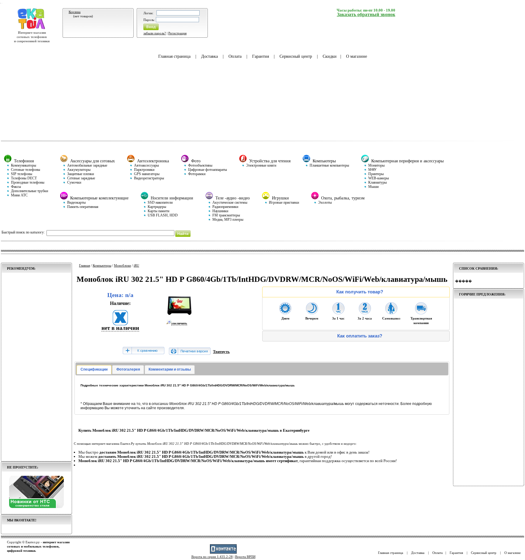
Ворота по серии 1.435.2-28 (212, 556)
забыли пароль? (154, 33)
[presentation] (94, 369)
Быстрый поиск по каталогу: (23, 232)
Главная (84, 265)
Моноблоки (122, 265)
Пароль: (149, 20)
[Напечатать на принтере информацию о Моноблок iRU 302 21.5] (190, 353)
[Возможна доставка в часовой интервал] (338, 312)
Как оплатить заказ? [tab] (359, 336)
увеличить (179, 323)
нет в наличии (120, 328)
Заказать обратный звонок (366, 14)
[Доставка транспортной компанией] (421, 312)
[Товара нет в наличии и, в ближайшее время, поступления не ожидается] (120, 323)
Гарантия (260, 56)
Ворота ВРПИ (245, 556)
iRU (136, 265)
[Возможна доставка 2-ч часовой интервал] (365, 312)
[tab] (94, 369)
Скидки (330, 56)
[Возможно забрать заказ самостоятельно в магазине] (391, 312)
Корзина (75, 12)
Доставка (209, 56)
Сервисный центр (296, 56)
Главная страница (174, 56)
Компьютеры (102, 265)
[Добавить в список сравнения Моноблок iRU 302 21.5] (143, 351)
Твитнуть (221, 351)
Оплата (235, 56)
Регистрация (177, 33)
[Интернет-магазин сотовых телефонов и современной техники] (31, 28)
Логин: (148, 13)
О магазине (356, 56)
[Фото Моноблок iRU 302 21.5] (179, 317)
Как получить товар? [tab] (359, 291)
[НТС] (36, 507)
